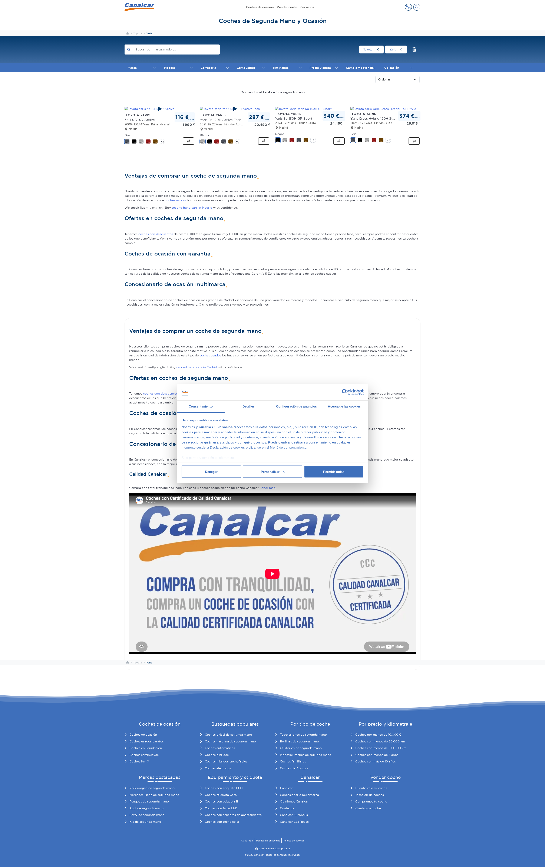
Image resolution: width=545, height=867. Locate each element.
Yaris (393, 49)
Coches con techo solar (222, 821)
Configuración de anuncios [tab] (296, 406)
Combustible (246, 67)
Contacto (287, 808)
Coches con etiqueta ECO (224, 788)
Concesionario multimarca (299, 795)
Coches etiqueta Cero (221, 795)
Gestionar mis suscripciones (274, 848)
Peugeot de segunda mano (149, 801)
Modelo (169, 67)
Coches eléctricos (218, 768)
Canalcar (286, 788)
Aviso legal (247, 840)
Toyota (368, 49)
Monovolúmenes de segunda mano (305, 754)
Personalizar (270, 472)
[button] (408, 7)
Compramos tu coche (371, 801)
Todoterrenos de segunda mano (303, 734)
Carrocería (208, 67)
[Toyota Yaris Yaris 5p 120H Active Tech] (235, 108)
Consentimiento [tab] (200, 406)
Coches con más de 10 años (375, 761)
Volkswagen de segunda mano (152, 788)
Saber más (267, 487)
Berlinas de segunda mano (299, 741)
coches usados (175, 200)
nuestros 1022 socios (215, 427)
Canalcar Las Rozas (294, 821)
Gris (128, 135)
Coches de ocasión (260, 7)
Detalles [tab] (248, 406)
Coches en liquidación (145, 748)
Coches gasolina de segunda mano (230, 741)
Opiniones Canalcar (294, 801)
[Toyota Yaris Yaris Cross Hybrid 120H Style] (383, 108)
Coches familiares (293, 761)
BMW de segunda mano (147, 815)
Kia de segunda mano (145, 821)
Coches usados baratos (146, 741)
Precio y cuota (320, 67)
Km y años (280, 67)
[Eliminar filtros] (414, 49)
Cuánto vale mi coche (371, 788)
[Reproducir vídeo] (159, 108)
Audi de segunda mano (146, 808)
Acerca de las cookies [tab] (344, 406)
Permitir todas (333, 472)
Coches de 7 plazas (294, 768)
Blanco (205, 135)
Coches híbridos (217, 754)
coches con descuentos (155, 234)
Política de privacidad (268, 840)
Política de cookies (293, 840)
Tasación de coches (369, 795)
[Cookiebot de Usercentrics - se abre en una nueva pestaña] (345, 392)
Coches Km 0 (139, 761)
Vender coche (287, 7)
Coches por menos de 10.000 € (378, 734)
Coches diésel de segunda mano (228, 734)
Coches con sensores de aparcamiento (233, 815)
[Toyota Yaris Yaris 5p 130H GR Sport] (303, 108)
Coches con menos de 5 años (376, 754)
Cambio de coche (368, 808)
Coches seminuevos (144, 754)
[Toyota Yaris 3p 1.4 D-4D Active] (160, 108)
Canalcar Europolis (294, 815)
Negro (279, 134)
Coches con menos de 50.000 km (380, 741)
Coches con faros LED (221, 808)
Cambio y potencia (360, 67)
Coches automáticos (220, 748)
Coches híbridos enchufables (226, 761)
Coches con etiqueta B (221, 801)
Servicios (307, 7)
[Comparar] (188, 141)
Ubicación (391, 67)
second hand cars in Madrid (192, 207)
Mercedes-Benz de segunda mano (154, 795)
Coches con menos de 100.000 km (380, 748)
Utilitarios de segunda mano (301, 748)
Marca (132, 67)
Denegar (211, 472)
